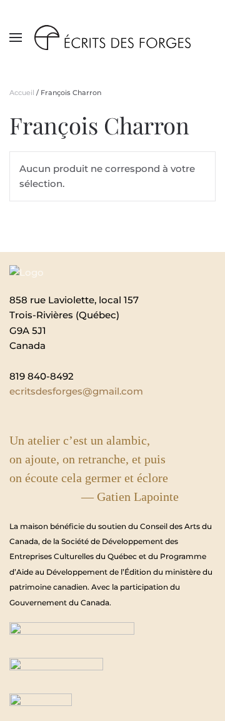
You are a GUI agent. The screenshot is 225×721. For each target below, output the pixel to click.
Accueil (21, 92)
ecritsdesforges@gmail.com (76, 391)
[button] (15, 38)
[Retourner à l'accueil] (112, 38)
